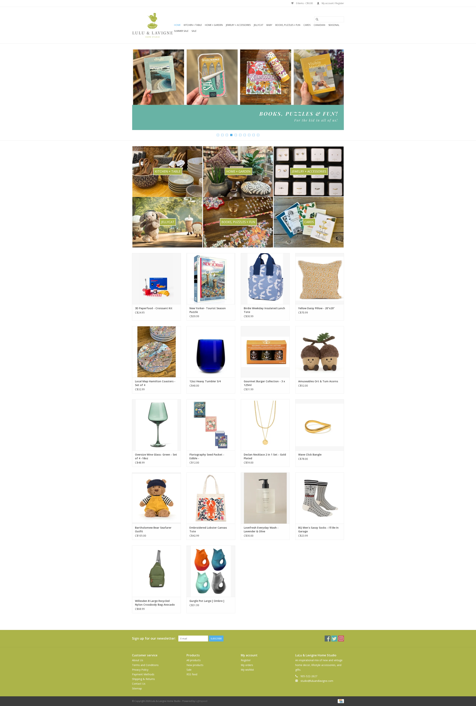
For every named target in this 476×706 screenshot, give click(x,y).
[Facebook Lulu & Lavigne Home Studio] (328, 638)
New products (194, 665)
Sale (194, 31)
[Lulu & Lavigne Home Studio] (152, 25)
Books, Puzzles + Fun (287, 25)
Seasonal (333, 25)
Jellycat (258, 25)
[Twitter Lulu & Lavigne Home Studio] (334, 638)
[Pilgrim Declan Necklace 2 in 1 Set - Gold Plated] (265, 424)
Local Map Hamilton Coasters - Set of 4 (155, 383)
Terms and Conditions (145, 665)
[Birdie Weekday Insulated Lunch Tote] (265, 278)
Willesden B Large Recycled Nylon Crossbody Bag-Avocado (155, 602)
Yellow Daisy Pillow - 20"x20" (316, 308)
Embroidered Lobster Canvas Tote (208, 529)
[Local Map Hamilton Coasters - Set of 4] (156, 351)
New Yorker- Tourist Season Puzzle (207, 310)
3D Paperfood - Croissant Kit (153, 308)
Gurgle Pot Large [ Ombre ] (206, 601)
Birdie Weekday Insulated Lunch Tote (264, 310)
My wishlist (247, 669)
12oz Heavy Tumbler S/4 (205, 381)
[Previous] (139, 91)
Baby (269, 25)
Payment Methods (143, 674)
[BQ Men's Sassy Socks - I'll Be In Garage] (319, 498)
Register (246, 660)
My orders (247, 665)
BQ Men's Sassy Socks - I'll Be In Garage (318, 529)
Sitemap (137, 688)
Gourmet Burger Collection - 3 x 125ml (264, 383)
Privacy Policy (140, 669)
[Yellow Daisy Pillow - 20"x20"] (319, 278)
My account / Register (332, 3)
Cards (307, 25)
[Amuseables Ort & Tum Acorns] (319, 351)
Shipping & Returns (143, 679)
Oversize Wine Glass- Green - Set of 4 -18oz (156, 456)
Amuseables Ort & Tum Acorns (318, 381)
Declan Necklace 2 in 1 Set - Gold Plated (265, 456)
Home (177, 25)
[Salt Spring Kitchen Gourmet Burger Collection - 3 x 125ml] (265, 351)
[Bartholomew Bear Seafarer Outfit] (156, 498)
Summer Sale (181, 31)
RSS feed (191, 674)
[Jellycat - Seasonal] (238, 89)
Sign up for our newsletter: (154, 638)
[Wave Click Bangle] (319, 424)
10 (258, 135)
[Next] (336, 91)
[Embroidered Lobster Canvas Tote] (210, 498)
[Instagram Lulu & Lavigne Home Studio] (341, 638)
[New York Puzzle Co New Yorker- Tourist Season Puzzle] (210, 278)
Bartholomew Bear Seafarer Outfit (153, 529)
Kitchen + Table (193, 25)
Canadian (319, 25)
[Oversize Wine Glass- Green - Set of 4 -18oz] (156, 424)
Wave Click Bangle (309, 454)
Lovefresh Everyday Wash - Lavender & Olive (261, 529)
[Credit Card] (340, 700)
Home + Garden (214, 25)
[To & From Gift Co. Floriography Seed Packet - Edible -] (210, 424)
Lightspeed (201, 701)
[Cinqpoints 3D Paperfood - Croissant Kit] (156, 278)
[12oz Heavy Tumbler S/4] (210, 351)
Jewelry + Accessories (238, 25)
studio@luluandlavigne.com (316, 681)
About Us (137, 660)
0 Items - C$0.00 (304, 3)
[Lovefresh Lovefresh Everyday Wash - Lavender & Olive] (265, 498)
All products (193, 660)
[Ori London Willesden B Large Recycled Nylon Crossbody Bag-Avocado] (156, 571)
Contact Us (138, 683)
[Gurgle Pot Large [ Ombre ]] (210, 571)
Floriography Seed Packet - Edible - (206, 456)
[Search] (317, 19)
